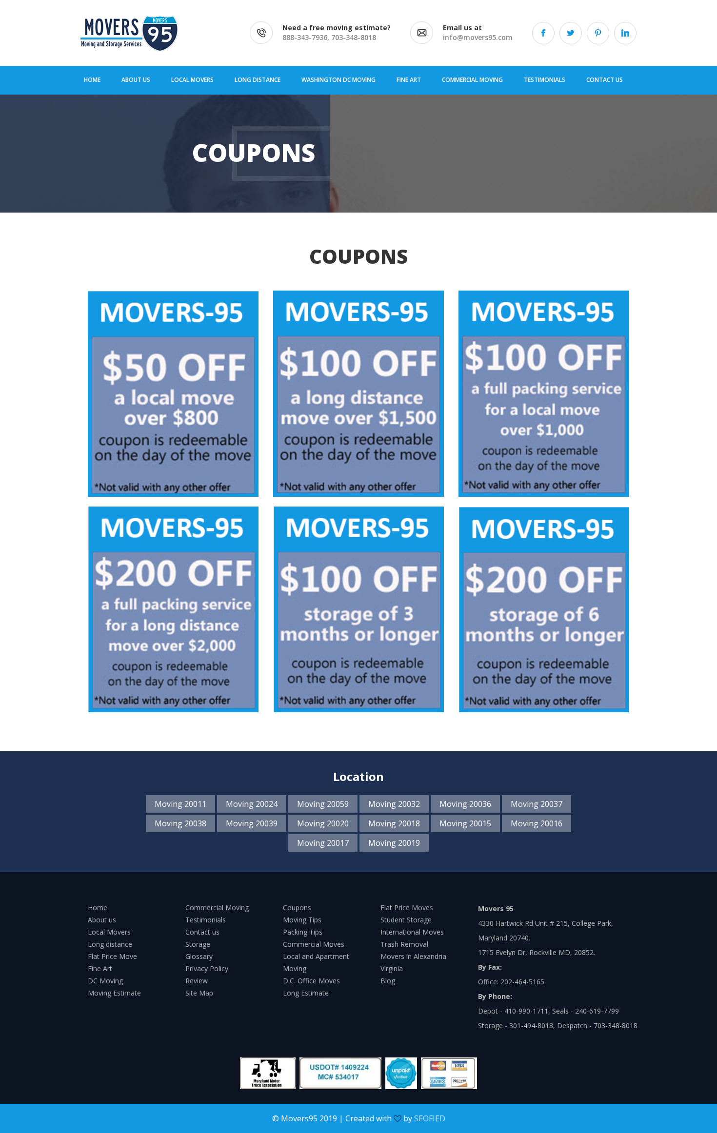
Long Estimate (306, 992)
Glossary (199, 956)
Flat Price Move (112, 956)
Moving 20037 (536, 804)
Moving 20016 (536, 823)
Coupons (297, 907)
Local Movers (109, 932)
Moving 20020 (323, 823)
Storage (197, 944)
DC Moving (105, 980)
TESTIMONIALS (544, 80)
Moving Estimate (114, 992)
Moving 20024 (252, 804)
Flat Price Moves (406, 907)
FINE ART (409, 80)
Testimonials (205, 919)
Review (196, 980)
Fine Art (100, 968)
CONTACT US (604, 80)
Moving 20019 (394, 843)
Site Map (199, 992)
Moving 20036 (465, 804)
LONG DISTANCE (257, 80)
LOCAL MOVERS (192, 80)
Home (97, 907)
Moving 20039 (252, 823)
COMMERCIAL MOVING (472, 80)
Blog (387, 980)
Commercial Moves (313, 944)
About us (102, 919)
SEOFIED (429, 1118)
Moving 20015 (465, 823)
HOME (92, 80)
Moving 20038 (180, 823)
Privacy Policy (206, 968)
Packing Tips (302, 932)
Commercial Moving (217, 907)
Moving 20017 (323, 843)
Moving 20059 (323, 804)
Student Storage (406, 919)
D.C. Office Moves (311, 980)
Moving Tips (302, 919)
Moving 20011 (180, 804)
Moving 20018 (394, 823)
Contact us (202, 932)
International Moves (412, 932)
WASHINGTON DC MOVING (338, 80)
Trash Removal (404, 944)
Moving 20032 (394, 804)
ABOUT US (135, 80)
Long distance (110, 944)
